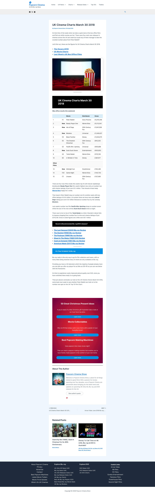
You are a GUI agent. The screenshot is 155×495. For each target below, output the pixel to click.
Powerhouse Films (115, 479)
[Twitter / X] (32, 12)
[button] (65, 4)
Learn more (77, 317)
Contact (40, 472)
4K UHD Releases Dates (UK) (63, 473)
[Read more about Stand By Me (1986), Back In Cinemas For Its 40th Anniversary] (64, 430)
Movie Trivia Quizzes (39, 480)
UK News (61, 5)
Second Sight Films (115, 482)
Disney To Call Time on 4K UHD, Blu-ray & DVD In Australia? (88, 443)
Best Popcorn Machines (39, 475)
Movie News (55, 447)
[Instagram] (34, 12)
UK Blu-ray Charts (60, 477)
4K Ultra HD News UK (84, 448)
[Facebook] (30, 12)
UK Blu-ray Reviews (60, 484)
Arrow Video (115, 467)
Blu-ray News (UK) (60, 470)
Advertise (39, 469)
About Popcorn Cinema (39, 464)
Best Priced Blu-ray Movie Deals (64, 482)
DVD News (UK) (85, 468)
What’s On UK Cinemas (39, 482)
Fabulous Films (115, 477)
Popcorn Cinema (37, 5)
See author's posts (75, 393)
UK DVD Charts (84, 473)
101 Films (115, 472)
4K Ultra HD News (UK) (62, 468)
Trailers (101, 5)
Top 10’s (93, 5)
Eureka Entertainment (115, 474)
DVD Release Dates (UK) (87, 470)
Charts (70, 5)
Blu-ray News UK (95, 448)
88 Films (115, 469)
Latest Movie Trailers (39, 477)
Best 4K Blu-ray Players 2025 (63, 479)
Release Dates (82, 5)
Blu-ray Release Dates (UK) (63, 475)
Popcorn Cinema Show (76, 374)
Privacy (39, 467)
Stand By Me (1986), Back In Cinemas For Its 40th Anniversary (63, 442)
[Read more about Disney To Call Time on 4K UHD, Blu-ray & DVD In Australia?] (91, 430)
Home (53, 5)
